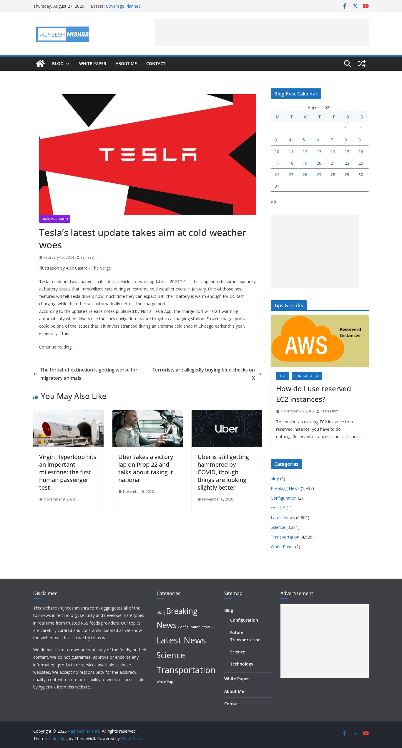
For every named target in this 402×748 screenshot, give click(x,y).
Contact (155, 63)
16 (360, 151)
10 (277, 151)
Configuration (307, 376)
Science (278, 527)
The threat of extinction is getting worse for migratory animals (88, 374)
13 (319, 151)
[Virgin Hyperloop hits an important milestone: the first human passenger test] (68, 414)
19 (305, 163)
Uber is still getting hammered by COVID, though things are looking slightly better (223, 472)
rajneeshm (90, 257)
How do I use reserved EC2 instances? (313, 394)
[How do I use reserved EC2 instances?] (320, 341)
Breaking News (285, 488)
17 (277, 163)
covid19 (278, 508)
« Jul (274, 201)
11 (291, 151)
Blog (57, 63)
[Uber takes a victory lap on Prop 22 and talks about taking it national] (147, 414)
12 (305, 151)
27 (319, 174)
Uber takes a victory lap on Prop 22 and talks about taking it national (145, 468)
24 (277, 174)
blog (282, 376)
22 (347, 163)
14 (332, 151)
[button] (66, 64)
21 (332, 163)
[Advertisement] (262, 32)
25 (291, 174)
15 (347, 151)
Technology (241, 664)
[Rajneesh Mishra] (40, 64)
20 (319, 163)
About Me (126, 63)
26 (305, 174)
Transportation (54, 219)
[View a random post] (362, 64)
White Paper (92, 63)
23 (360, 163)
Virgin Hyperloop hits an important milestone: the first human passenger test (68, 472)
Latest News (283, 517)
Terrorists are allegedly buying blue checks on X (203, 374)
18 (291, 163)
